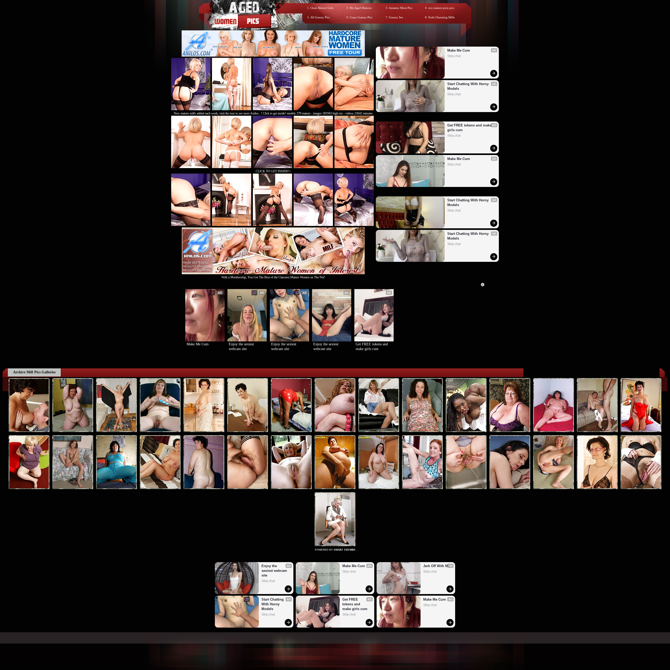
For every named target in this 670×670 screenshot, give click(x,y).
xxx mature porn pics (441, 7)
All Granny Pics (320, 17)
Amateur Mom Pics (400, 7)
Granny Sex (396, 17)
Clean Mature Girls (321, 7)
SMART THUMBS (344, 549)
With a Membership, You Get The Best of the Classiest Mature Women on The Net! (273, 277)
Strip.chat (454, 56)
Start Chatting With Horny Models (468, 86)
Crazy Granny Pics (361, 17)
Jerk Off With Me (436, 566)
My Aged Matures (360, 7)
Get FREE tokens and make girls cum (470, 127)
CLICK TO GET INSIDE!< (273, 171)
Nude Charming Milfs (441, 17)
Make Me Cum (458, 50)
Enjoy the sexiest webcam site (242, 346)
